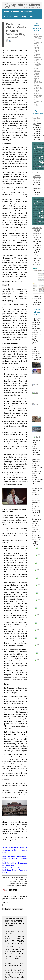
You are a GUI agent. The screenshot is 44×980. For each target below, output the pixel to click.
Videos (17, 16)
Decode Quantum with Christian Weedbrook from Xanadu (38, 81)
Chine (25, 881)
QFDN (34, 516)
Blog (24, 16)
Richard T (12, 931)
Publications (26, 12)
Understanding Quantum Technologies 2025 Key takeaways (37, 176)
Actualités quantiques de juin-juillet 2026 (38, 37)
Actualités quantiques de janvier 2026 (38, 96)
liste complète (37, 298)
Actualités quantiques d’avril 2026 (38, 60)
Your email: (6, 902)
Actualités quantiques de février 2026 (38, 89)
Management (11, 885)
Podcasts (8, 16)
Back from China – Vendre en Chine (16, 27)
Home (6, 12)
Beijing (25, 829)
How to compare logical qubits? (37, 72)
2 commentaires (11, 38)
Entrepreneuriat (15, 883)
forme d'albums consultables (36, 332)
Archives (15, 12)
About (31, 16)
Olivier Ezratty (17, 881)
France (24, 883)
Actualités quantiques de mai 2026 (38, 43)
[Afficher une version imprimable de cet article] (10, 41)
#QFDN (34, 448)
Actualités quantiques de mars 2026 (38, 66)
